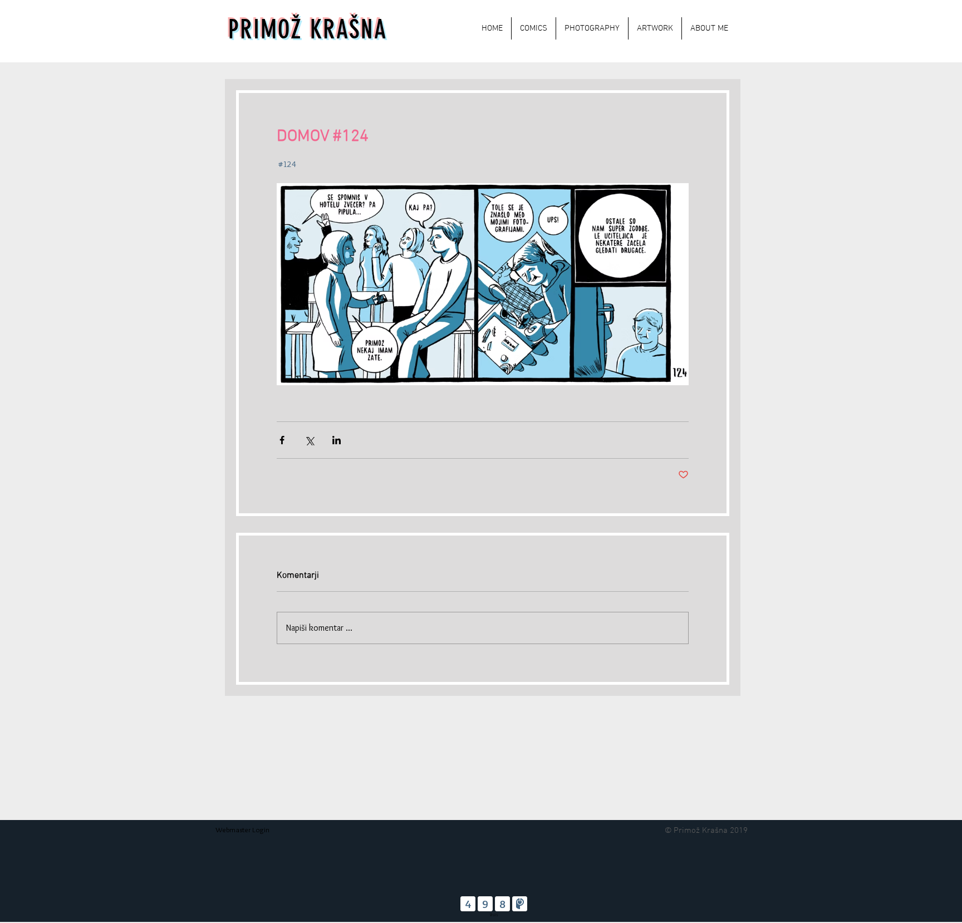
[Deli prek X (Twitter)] (309, 440)
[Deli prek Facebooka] (282, 440)
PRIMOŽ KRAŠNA (307, 29)
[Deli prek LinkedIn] (336, 440)
